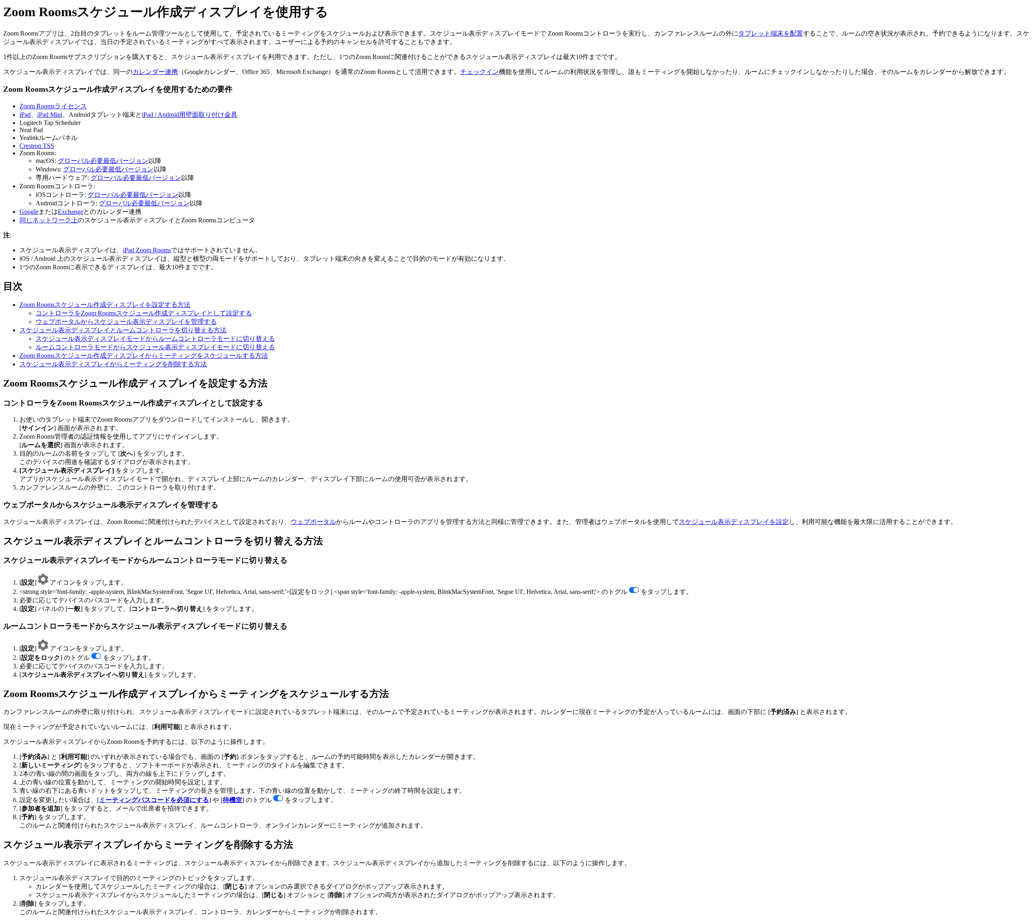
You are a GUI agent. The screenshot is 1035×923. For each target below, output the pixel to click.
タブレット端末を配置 (770, 33)
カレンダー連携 (155, 71)
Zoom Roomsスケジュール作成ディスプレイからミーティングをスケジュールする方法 (143, 355)
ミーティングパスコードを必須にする (154, 799)
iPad (25, 114)
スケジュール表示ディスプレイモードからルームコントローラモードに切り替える (155, 338)
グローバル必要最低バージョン (103, 160)
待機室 (232, 799)
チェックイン (479, 71)
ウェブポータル (313, 521)
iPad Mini (49, 114)
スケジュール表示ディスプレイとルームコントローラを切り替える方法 (122, 330)
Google (28, 211)
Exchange (70, 211)
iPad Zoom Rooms (147, 250)
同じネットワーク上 (48, 220)
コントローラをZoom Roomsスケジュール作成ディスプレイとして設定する (144, 313)
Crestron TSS (36, 145)
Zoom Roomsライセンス (53, 106)
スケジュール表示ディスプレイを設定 (734, 521)
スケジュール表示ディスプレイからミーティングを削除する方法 (113, 364)
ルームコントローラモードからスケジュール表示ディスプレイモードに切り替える (155, 347)
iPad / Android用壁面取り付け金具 (189, 114)
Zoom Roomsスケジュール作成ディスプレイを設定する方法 (104, 304)
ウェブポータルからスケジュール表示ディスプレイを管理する (126, 321)
